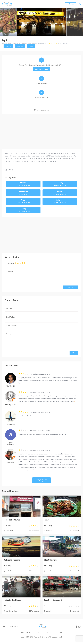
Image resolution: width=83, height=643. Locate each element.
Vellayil (48, 611)
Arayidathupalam (11, 611)
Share (31, 46)
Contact (59, 632)
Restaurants (35, 531)
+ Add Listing (70, 4)
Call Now (8, 46)
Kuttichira (49, 531)
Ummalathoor (50, 571)
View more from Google (41, 480)
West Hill (8, 571)
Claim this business (43, 110)
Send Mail (20, 46)
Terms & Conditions (44, 632)
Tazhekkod (9, 531)
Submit (70, 287)
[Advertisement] (41, 234)
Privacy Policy (26, 632)
